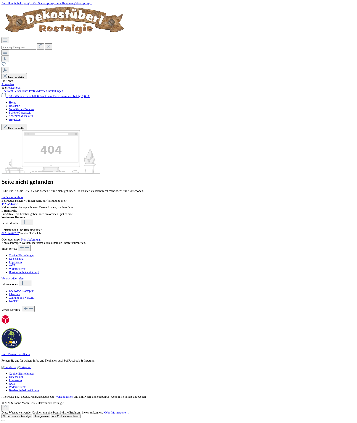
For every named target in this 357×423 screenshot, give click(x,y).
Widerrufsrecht (17, 268)
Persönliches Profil (25, 91)
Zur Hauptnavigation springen (74, 3)
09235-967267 (10, 233)
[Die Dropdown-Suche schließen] (48, 46)
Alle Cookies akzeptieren (65, 416)
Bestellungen (55, 91)
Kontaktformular (31, 239)
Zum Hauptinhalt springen (17, 3)
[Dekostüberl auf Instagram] (24, 367)
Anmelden (7, 84)
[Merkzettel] (3, 65)
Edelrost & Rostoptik (21, 290)
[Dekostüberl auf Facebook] (8, 367)
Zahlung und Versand (21, 297)
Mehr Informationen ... (117, 412)
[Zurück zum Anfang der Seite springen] (5, 408)
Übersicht (7, 91)
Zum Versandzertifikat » (15, 354)
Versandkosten (64, 396)
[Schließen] (2, 420)
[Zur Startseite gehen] (65, 35)
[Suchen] (40, 46)
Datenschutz (16, 258)
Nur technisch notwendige (17, 416)
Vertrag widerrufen (12, 278)
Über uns (14, 294)
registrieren (13, 87)
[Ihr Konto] (5, 70)
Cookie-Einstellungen (21, 255)
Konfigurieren (41, 416)
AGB (12, 265)
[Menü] (5, 40)
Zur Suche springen (45, 3)
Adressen (42, 91)
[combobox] (18, 48)
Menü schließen (16, 77)
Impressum (15, 262)
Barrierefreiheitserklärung (24, 272)
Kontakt (13, 301)
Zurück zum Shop (12, 197)
